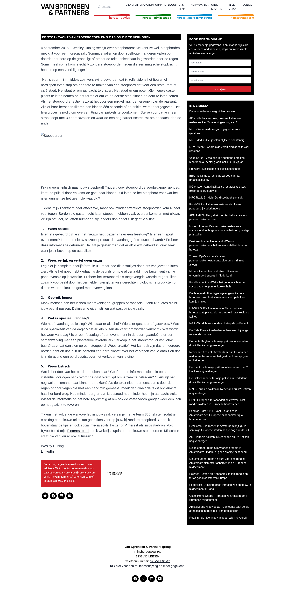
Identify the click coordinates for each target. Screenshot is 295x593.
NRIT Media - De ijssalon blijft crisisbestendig (216, 140)
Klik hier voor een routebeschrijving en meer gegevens (147, 566)
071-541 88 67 (160, 561)
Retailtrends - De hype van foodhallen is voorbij (218, 517)
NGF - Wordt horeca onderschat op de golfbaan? (218, 323)
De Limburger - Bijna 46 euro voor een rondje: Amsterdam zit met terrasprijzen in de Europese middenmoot (218, 463)
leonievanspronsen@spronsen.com (73, 472)
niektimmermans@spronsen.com (71, 476)
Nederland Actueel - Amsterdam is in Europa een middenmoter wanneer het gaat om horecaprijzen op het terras (219, 356)
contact (248, 4)
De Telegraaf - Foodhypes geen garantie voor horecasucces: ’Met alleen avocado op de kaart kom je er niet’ (217, 297)
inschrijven (220, 89)
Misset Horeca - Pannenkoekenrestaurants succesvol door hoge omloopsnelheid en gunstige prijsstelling (219, 230)
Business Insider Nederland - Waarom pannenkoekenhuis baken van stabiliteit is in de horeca (218, 245)
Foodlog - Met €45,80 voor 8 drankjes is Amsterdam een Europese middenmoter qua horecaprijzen (216, 415)
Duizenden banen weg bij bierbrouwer (212, 111)
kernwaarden (200, 4)
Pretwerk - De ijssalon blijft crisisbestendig (215, 168)
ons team (182, 6)
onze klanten (216, 6)
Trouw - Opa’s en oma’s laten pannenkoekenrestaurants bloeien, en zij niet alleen (216, 260)
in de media (232, 6)
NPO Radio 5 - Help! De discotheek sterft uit (215, 197)
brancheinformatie (153, 4)
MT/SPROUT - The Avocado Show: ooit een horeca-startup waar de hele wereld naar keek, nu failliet (219, 312)
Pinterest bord (78, 431)
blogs (172, 4)
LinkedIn (47, 451)
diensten (132, 4)
